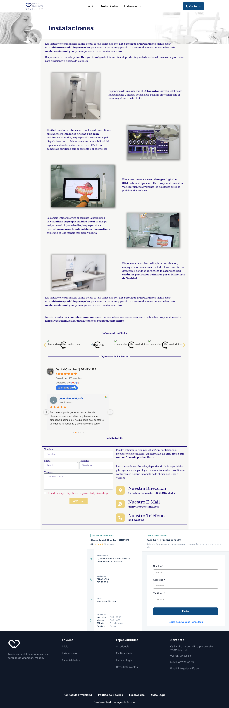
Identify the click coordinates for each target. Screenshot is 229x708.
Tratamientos (109, 6)
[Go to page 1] (75, 432)
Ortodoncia (122, 646)
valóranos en (65, 387)
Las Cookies (137, 695)
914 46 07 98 (103, 579)
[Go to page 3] (80, 432)
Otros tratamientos (127, 667)
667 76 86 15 (103, 582)
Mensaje (48, 472)
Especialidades (71, 660)
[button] (44, 344)
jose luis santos (68, 398)
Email (47, 461)
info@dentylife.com (107, 601)
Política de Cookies (110, 695)
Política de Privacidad (78, 695)
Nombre (48, 449)
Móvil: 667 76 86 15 (182, 662)
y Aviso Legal (101, 493)
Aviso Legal (158, 695)
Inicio (91, 6)
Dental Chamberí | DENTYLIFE (76, 369)
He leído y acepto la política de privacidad (70, 493)
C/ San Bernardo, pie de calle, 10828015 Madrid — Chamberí (114, 560)
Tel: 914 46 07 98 (180, 656)
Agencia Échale (126, 702)
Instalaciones (132, 6)
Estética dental (124, 653)
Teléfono (84, 461)
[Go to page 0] (73, 432)
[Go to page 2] (78, 432)
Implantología (124, 660)
